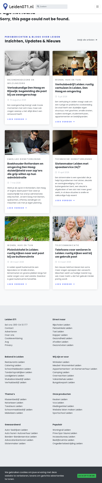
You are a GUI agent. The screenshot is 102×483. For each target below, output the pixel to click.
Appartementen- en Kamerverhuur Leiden (75, 368)
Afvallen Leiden (60, 341)
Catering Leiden (13, 365)
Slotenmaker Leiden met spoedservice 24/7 (71, 165)
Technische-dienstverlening (73, 159)
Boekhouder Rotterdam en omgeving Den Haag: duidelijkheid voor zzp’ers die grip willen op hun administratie (25, 170)
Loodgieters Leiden (14, 375)
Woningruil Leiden (62, 429)
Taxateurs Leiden (13, 406)
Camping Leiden (61, 372)
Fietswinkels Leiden (62, 328)
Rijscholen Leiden (61, 324)
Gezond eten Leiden (63, 345)
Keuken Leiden (60, 399)
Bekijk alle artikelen (86, 40)
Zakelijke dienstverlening (24, 159)
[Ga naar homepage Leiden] (17, 6)
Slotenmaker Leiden (15, 443)
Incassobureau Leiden (64, 436)
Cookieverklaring (13, 338)
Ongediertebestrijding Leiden (68, 443)
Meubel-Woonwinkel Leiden (67, 365)
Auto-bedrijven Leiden (16, 429)
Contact (9, 328)
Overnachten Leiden (63, 375)
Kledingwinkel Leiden (63, 406)
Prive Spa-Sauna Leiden (65, 433)
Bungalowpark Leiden (64, 382)
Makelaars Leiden (14, 413)
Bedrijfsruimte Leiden (63, 440)
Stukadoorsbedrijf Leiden (17, 379)
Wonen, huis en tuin (68, 79)
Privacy (8, 345)
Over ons (9, 335)
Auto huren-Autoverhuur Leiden (21, 433)
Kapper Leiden (60, 335)
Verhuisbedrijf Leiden (15, 382)
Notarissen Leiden (14, 402)
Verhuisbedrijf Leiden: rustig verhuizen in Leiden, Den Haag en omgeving (74, 87)
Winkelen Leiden (61, 362)
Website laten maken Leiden (67, 409)
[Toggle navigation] (97, 7)
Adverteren (11, 331)
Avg (7, 341)
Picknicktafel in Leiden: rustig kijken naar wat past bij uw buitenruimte (25, 253)
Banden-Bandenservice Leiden (21, 436)
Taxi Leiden (58, 331)
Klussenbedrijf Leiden (15, 399)
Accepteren (86, 476)
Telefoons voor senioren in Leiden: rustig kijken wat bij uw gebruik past (73, 253)
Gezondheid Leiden (62, 338)
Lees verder (15, 119)
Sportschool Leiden (63, 413)
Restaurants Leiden (15, 362)
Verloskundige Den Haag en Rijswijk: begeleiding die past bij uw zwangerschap (27, 91)
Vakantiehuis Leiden (63, 379)
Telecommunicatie (67, 245)
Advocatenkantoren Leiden (19, 440)
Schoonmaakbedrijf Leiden (18, 409)
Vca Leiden (58, 402)
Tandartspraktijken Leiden (18, 372)
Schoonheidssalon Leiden (18, 368)
